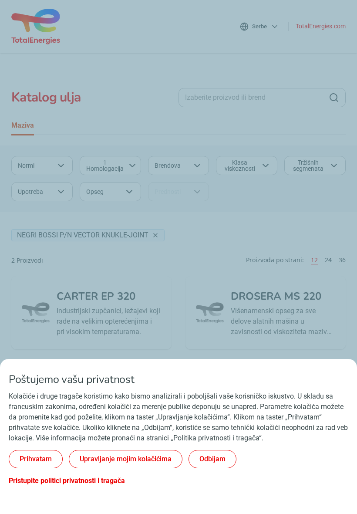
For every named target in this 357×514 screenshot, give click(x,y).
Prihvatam (36, 459)
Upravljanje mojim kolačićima (126, 459)
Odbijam (212, 459)
